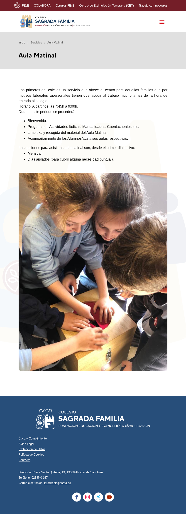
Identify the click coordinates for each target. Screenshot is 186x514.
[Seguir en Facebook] (76, 497)
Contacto (24, 460)
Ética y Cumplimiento (33, 438)
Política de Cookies (31, 454)
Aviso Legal (26, 444)
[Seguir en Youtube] (109, 497)
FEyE (25, 5)
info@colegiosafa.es (57, 483)
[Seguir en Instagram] (87, 497)
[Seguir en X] (98, 497)
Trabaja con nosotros (153, 5)
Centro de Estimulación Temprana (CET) (106, 5)
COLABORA (42, 5)
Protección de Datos (32, 449)
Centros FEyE (65, 5)
